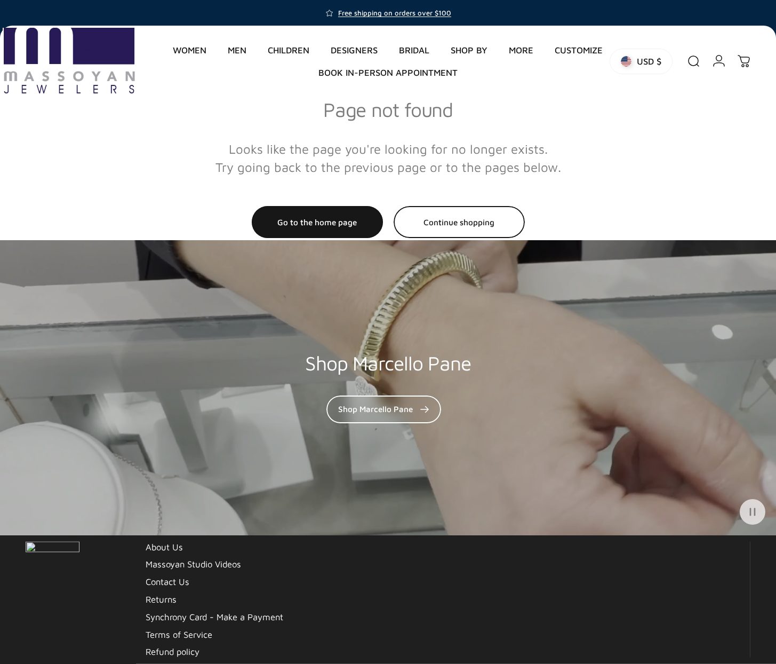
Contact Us (167, 581)
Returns (161, 599)
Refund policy (172, 651)
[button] (752, 512)
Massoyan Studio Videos (193, 564)
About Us (164, 546)
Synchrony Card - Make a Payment (214, 616)
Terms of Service (179, 634)
